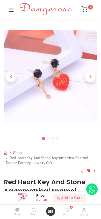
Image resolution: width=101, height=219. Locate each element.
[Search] (33, 210)
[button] (11, 76)
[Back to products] (88, 171)
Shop (17, 153)
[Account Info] (84, 210)
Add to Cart (71, 197)
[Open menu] (50, 211)
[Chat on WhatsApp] (91, 189)
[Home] (17, 210)
